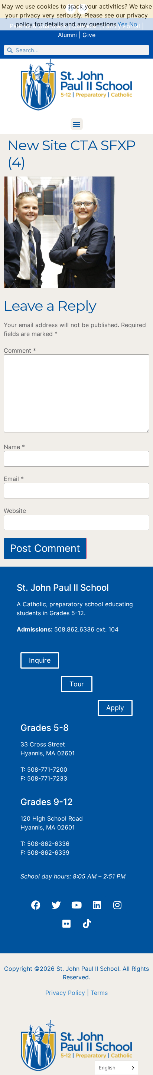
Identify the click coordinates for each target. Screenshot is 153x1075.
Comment (20, 350)
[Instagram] (117, 905)
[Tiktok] (87, 923)
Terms (99, 992)
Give (88, 35)
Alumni (67, 35)
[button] (77, 124)
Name (14, 447)
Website (15, 511)
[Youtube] (76, 905)
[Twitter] (56, 905)
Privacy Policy (65, 992)
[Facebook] (35, 905)
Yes (122, 24)
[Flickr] (66, 923)
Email (14, 479)
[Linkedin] (97, 905)
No (133, 24)
